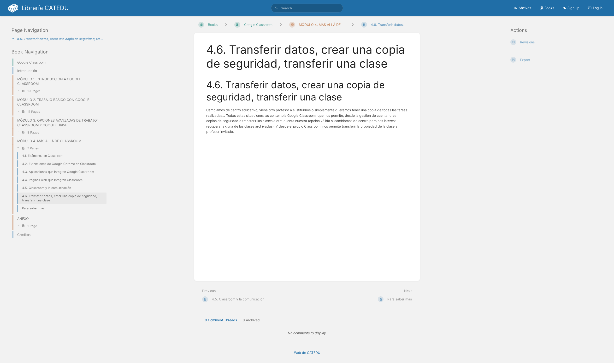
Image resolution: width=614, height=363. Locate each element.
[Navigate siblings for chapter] (281, 24)
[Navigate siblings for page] (352, 24)
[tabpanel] (307, 333)
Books (549, 8)
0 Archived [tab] (251, 320)
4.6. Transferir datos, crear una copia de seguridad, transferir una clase (60, 39)
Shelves (525, 8)
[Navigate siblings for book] (226, 24)
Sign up (573, 8)
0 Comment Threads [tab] (221, 320)
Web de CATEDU (307, 353)
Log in (597, 8)
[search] (307, 8)
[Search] (276, 8)
